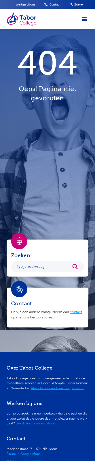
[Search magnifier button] (77, 267)
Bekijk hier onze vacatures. (36, 423)
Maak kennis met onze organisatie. (57, 388)
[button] (84, 19)
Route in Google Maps (23, 454)
